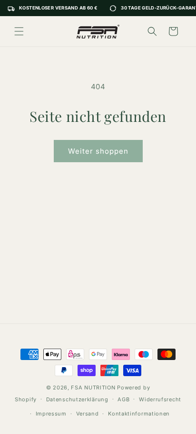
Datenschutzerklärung (77, 399)
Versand (87, 413)
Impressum (51, 413)
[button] (19, 31)
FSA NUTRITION (93, 387)
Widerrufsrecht (160, 399)
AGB (123, 399)
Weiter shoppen (98, 151)
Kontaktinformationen (139, 413)
